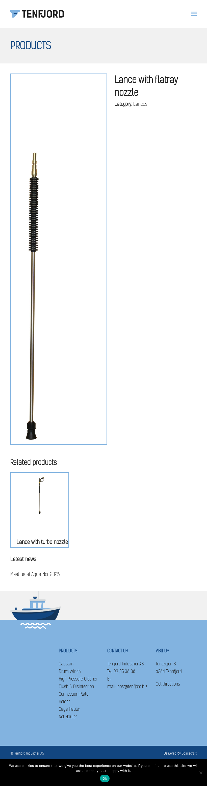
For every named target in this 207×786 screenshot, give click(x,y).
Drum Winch (70, 671)
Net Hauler (68, 717)
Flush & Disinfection (76, 686)
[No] (200, 772)
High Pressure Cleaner (78, 679)
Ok (104, 778)
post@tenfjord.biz (132, 686)
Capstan (66, 664)
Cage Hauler (69, 709)
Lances (140, 104)
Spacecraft (189, 753)
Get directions (168, 684)
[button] (194, 14)
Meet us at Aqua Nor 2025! (35, 574)
